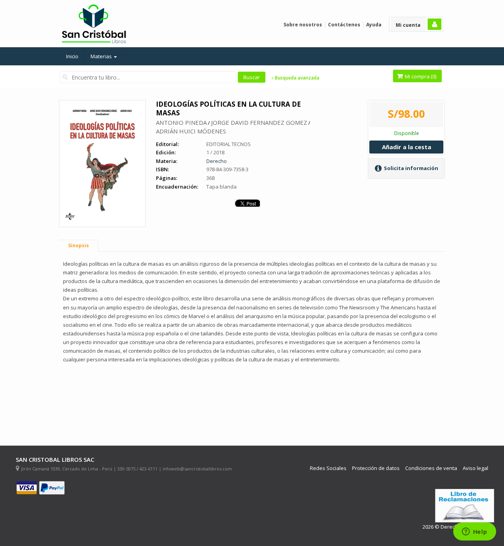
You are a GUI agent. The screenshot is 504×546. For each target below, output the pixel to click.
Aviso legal (475, 468)
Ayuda (374, 24)
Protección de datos (376, 468)
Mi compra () (420, 76)
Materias (102, 56)
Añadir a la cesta (406, 147)
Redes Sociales (328, 468)
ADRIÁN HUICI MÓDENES (191, 131)
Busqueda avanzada (296, 78)
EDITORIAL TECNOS (228, 144)
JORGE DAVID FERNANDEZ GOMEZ (259, 122)
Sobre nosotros (303, 24)
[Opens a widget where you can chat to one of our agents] (474, 532)
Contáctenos (344, 24)
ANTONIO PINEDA (181, 122)
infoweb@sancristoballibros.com (197, 469)
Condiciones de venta (431, 468)
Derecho (216, 161)
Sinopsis (78, 245)
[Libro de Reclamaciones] (464, 505)
